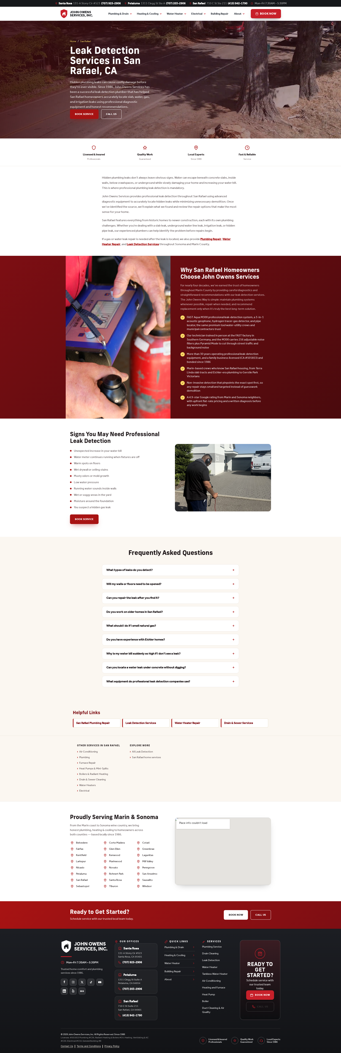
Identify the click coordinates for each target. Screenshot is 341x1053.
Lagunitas (147, 855)
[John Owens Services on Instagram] (73, 982)
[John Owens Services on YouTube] (99, 982)
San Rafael (85, 41)
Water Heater (175, 13)
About (237, 13)
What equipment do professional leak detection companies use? (148, 681)
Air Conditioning (88, 751)
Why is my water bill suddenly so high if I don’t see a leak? (143, 653)
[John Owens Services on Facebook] (64, 982)
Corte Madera (117, 842)
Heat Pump (208, 994)
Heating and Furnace (213, 987)
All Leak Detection (142, 751)
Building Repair (219, 13)
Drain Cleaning (210, 953)
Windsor (147, 886)
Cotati (146, 842)
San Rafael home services (146, 757)
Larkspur (81, 861)
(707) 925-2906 (111, 3)
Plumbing (84, 757)
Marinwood (115, 861)
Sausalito (147, 880)
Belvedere (82, 842)
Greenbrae (148, 848)
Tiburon (113, 886)
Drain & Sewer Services (238, 723)
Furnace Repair (87, 762)
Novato (113, 867)
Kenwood (114, 855)
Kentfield (81, 855)
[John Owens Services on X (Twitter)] (82, 982)
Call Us (111, 114)
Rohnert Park (116, 873)
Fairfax (79, 848)
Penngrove (148, 867)
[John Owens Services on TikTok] (90, 982)
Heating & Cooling (147, 13)
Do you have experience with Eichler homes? (135, 639)
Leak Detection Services (143, 244)
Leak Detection (211, 960)
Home (73, 41)
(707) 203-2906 (176, 3)
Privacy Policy (111, 1046)
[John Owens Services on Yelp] (73, 991)
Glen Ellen (114, 848)
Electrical (84, 790)
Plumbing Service (212, 946)
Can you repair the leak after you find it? (132, 597)
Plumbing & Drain (118, 13)
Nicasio (80, 867)
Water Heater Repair (187, 723)
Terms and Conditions (89, 1046)
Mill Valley (147, 861)
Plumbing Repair (210, 239)
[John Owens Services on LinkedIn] (64, 991)
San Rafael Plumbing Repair (93, 723)
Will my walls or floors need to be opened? (133, 584)
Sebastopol (82, 886)
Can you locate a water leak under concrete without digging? (146, 667)
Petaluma (81, 873)
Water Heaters (87, 785)
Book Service (84, 114)
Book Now (236, 914)
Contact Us (67, 1046)
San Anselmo (149, 873)
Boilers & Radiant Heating (93, 774)
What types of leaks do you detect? (129, 570)
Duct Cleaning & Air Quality (213, 1009)
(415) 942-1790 (237, 3)
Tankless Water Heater (215, 973)
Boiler (205, 1001)
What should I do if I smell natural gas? (131, 625)
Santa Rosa (115, 880)
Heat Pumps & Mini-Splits (93, 768)
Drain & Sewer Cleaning (92, 779)
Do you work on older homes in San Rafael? (134, 611)
